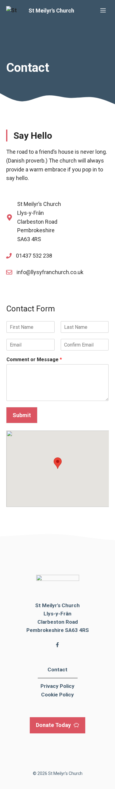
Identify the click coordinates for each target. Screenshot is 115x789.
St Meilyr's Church (51, 10)
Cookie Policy (57, 695)
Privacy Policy (57, 686)
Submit (22, 415)
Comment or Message (34, 359)
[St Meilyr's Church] (15, 10)
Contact (57, 669)
